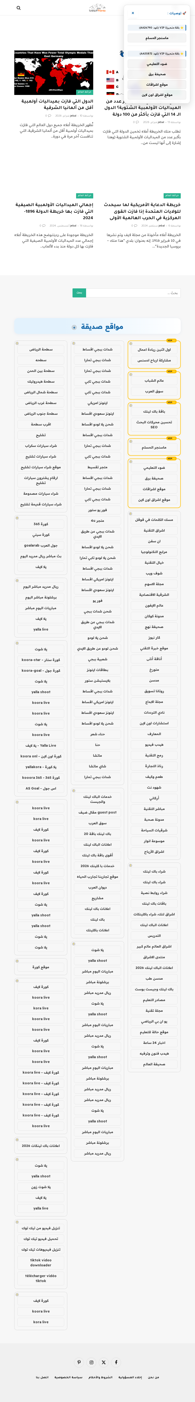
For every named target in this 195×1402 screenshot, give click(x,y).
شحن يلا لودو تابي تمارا (98, 558)
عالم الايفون (154, 605)
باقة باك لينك (154, 411)
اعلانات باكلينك (97, 930)
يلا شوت (97, 950)
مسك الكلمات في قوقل (154, 520)
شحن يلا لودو (98, 638)
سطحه (40, 360)
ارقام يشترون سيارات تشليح (41, 480)
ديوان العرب (97, 887)
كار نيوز (154, 637)
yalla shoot (97, 960)
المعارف (154, 734)
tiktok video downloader (41, 1262)
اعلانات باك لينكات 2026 (41, 1146)
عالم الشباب (154, 380)
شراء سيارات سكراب (41, 446)
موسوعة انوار (154, 841)
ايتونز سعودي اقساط (97, 413)
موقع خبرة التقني (154, 648)
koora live (41, 703)
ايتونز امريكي (97, 403)
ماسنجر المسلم (154, 447)
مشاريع (97, 898)
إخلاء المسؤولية (130, 1377)
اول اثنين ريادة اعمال (154, 349)
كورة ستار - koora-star (41, 660)
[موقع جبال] (97, 7)
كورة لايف (41, 829)
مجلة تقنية (154, 1010)
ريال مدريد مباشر (97, 993)
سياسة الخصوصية (68, 1377)
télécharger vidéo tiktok (41, 1278)
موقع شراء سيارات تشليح (41, 467)
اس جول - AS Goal (41, 788)
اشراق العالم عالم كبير (154, 946)
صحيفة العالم (154, 1064)
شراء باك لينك (154, 871)
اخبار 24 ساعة (154, 1043)
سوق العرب (154, 391)
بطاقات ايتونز (97, 670)
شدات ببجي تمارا (97, 360)
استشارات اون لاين (154, 723)
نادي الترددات (154, 712)
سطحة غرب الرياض (40, 403)
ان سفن (154, 541)
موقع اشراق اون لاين (154, 500)
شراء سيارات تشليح (40, 456)
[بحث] (19, 7)
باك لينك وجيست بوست (154, 989)
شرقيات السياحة (154, 830)
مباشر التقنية (154, 809)
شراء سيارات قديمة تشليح (41, 504)
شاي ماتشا (97, 766)
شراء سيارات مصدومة (40, 493)
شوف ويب (154, 573)
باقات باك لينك (154, 903)
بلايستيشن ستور (97, 680)
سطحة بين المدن (40, 371)
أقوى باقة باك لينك (97, 855)
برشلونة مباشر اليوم (41, 597)
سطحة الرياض (41, 349)
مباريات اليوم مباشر (97, 971)
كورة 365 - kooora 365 (41, 777)
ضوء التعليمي (154, 467)
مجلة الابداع (154, 702)
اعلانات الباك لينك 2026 (154, 968)
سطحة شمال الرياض (41, 392)
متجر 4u (97, 520)
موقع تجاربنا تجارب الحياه (97, 876)
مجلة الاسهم (154, 584)
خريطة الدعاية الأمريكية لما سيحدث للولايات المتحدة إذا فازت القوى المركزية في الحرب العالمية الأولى (142, 212)
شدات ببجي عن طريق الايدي (97, 533)
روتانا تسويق (154, 691)
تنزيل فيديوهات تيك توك (40, 1249)
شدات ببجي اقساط (97, 349)
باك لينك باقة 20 (97, 834)
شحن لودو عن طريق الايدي (97, 648)
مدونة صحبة (154, 819)
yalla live (40, 629)
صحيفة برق (154, 478)
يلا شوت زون (41, 1187)
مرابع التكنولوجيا (154, 552)
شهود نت (154, 787)
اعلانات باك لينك (97, 909)
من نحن (153, 1377)
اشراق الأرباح (154, 851)
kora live (41, 819)
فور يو (97, 600)
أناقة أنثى (154, 659)
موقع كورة (40, 967)
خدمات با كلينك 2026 (97, 866)
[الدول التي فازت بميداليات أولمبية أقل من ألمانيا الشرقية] (53, 72)
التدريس (154, 935)
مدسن (154, 680)
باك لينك (97, 919)
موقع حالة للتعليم (154, 1032)
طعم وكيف (154, 777)
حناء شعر (97, 734)
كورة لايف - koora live (41, 1072)
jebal (161, 122)
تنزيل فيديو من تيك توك (41, 1228)
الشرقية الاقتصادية (154, 594)
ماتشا (97, 755)
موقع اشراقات (154, 489)
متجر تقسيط (97, 467)
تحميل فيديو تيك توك (41, 1239)
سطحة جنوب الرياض (41, 413)
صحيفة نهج (154, 627)
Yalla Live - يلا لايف (40, 745)
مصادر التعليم (154, 1000)
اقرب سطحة (41, 424)
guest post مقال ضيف (97, 812)
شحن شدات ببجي (98, 611)
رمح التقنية (154, 755)
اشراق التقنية (154, 530)
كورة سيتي (40, 535)
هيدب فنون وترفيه (154, 1053)
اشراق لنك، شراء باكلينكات (154, 914)
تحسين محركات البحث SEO (154, 424)
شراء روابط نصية (154, 893)
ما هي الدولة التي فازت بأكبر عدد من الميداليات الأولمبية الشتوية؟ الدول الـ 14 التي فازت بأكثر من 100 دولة (142, 108)
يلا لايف (40, 567)
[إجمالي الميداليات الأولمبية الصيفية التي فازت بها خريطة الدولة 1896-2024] (53, 176)
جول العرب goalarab (41, 545)
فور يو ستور (97, 510)
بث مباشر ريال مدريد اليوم (40, 556)
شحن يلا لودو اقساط (97, 424)
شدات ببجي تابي (97, 381)
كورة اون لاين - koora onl (40, 756)
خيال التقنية (154, 562)
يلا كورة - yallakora (40, 767)
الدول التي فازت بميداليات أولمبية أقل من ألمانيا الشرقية (57, 105)
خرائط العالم (84, 92)
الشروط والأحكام (100, 1377)
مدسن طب (154, 978)
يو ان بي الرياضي (154, 1021)
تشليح (41, 435)
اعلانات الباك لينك (154, 925)
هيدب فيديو (154, 744)
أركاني (154, 798)
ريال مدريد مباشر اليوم (40, 586)
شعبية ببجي (97, 659)
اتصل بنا (42, 1377)
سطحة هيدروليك (40, 381)
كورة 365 (41, 524)
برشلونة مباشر (97, 982)
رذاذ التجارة (154, 766)
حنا (97, 745)
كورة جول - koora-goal (41, 670)
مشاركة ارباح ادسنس (154, 360)
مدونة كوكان (154, 616)
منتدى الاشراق (154, 957)
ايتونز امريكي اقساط (97, 579)
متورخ (154, 669)
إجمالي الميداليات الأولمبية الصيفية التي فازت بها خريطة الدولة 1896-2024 (54, 212)
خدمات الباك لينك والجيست (97, 799)
